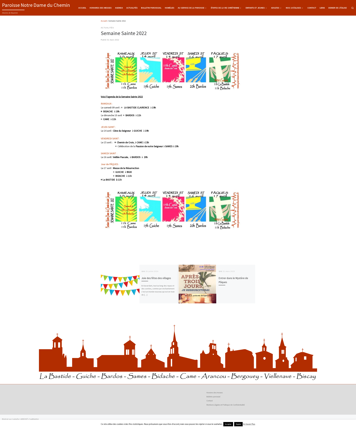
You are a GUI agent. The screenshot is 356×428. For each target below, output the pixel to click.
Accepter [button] (228, 424)
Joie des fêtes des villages (156, 278)
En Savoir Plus (249, 424)
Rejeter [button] (238, 424)
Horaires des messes (215, 392)
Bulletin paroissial (213, 396)
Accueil (104, 21)
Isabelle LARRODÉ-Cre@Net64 (25, 419)
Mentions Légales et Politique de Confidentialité (226, 405)
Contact (210, 401)
